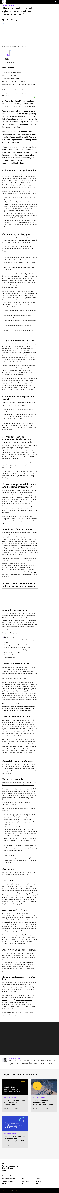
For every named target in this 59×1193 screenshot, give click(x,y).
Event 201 (7, 346)
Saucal (29, 174)
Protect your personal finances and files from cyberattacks (19, 90)
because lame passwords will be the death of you (18, 785)
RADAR (4, 1183)
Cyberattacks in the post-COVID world (13, 81)
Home (23, 1175)
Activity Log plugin (8, 886)
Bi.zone (21, 246)
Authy (9, 722)
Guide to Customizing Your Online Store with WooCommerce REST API (14, 1138)
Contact (38, 1178)
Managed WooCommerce (8, 1178)
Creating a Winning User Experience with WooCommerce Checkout (43, 1102)
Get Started (49, 1)
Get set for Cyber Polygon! (10, 75)
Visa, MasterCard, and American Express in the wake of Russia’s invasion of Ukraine (19, 510)
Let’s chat (29, 1047)
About (37, 1175)
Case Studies (25, 1181)
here (24, 304)
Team (23, 1183)
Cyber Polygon (7, 242)
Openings (38, 1181)
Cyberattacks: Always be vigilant (11, 72)
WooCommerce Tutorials (8, 5)
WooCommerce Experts (8, 1181)
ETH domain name (14, 637)
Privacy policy (39, 1183)
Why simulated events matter (10, 78)
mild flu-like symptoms (18, 357)
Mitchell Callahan (15, 46)
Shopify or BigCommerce (24, 1000)
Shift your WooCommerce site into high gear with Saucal (10, 1167)
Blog (23, 1178)
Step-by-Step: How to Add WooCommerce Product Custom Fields (14, 1102)
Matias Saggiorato (8, 1108)
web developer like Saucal (21, 941)
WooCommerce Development (9, 1175)
